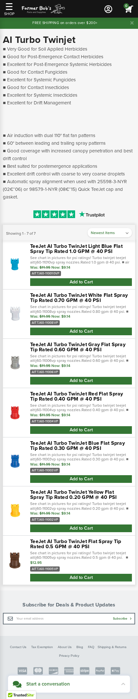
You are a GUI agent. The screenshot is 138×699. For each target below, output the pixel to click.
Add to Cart (81, 282)
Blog (79, 647)
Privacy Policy (69, 655)
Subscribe (120, 619)
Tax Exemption (42, 647)
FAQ (91, 647)
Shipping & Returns (112, 647)
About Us (65, 647)
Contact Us (18, 647)
